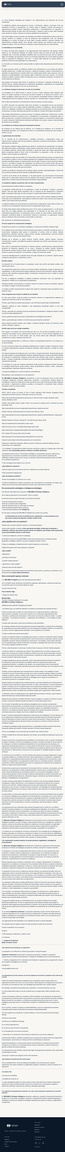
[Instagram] (35, 1143)
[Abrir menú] (62, 4)
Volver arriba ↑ (37, 1146)
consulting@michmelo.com (39, 1137)
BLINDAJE (36, 1129)
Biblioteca (7, 1139)
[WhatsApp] (43, 1143)
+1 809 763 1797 (37, 1139)
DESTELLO (37, 1132)
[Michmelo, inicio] (9, 4)
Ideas (6, 1144)
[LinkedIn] (39, 1143)
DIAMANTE (37, 1125)
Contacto (7, 1146)
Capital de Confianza (39, 1127)
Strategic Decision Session (11, 1141)
